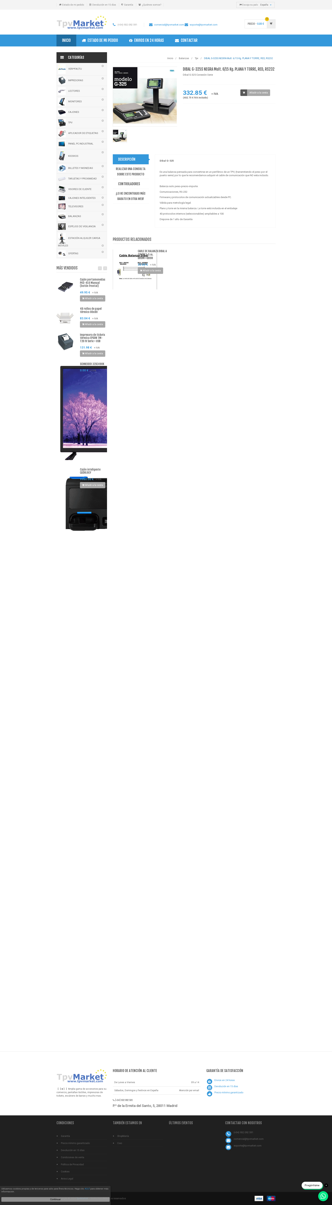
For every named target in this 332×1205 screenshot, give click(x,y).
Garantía (128, 4)
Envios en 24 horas (149, 40)
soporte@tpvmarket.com (203, 24)
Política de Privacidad (72, 1164)
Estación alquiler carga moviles (79, 242)
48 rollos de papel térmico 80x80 (91, 310)
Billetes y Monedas (80, 168)
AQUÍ (87, 1189)
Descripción (126, 159)
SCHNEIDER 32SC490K (92, 364)
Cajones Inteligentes (82, 198)
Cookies (65, 1171)
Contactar (189, 40)
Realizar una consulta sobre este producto (130, 171)
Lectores (74, 90)
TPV (70, 122)
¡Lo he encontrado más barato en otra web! (130, 196)
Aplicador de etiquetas (83, 133)
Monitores (75, 101)
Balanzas (74, 216)
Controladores (129, 184)
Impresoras (75, 80)
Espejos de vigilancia (82, 226)
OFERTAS (73, 253)
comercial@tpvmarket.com (169, 24)
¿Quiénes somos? (151, 4)
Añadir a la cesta (258, 92)
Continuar (55, 1199)
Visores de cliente (79, 189)
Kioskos (73, 155)
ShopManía (123, 1136)
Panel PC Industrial (80, 143)
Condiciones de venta (72, 1157)
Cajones (73, 112)
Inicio (66, 40)
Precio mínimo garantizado (228, 1092)
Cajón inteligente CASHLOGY (90, 471)
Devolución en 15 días (104, 4)
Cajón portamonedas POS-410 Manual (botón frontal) (92, 283)
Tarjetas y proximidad (82, 178)
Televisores (75, 206)
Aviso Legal (67, 1178)
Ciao (119, 1143)
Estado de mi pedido (73, 4)
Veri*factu (75, 68)
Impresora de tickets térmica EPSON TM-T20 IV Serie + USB (92, 338)
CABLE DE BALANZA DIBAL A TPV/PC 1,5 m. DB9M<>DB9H (152, 254)
